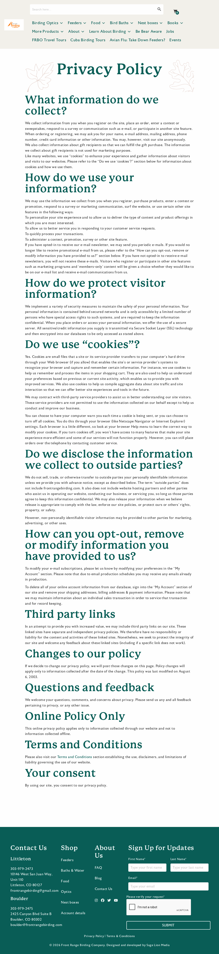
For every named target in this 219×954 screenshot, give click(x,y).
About (74, 31)
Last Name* (178, 859)
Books (172, 23)
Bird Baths (119, 23)
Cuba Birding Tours (87, 40)
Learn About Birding (107, 31)
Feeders (75, 23)
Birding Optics (45, 23)
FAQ (98, 868)
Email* (132, 878)
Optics (66, 892)
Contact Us (103, 889)
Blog (98, 878)
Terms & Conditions (121, 936)
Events (175, 40)
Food (96, 23)
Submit (168, 925)
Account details (73, 913)
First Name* (136, 859)
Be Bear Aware (149, 31)
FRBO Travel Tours (49, 40)
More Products (45, 31)
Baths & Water (72, 871)
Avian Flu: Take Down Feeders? (137, 40)
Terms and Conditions (74, 757)
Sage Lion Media (158, 945)
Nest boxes (148, 23)
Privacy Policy (94, 936)
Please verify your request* (145, 897)
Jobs (170, 31)
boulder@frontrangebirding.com (36, 925)
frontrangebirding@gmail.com (34, 891)
